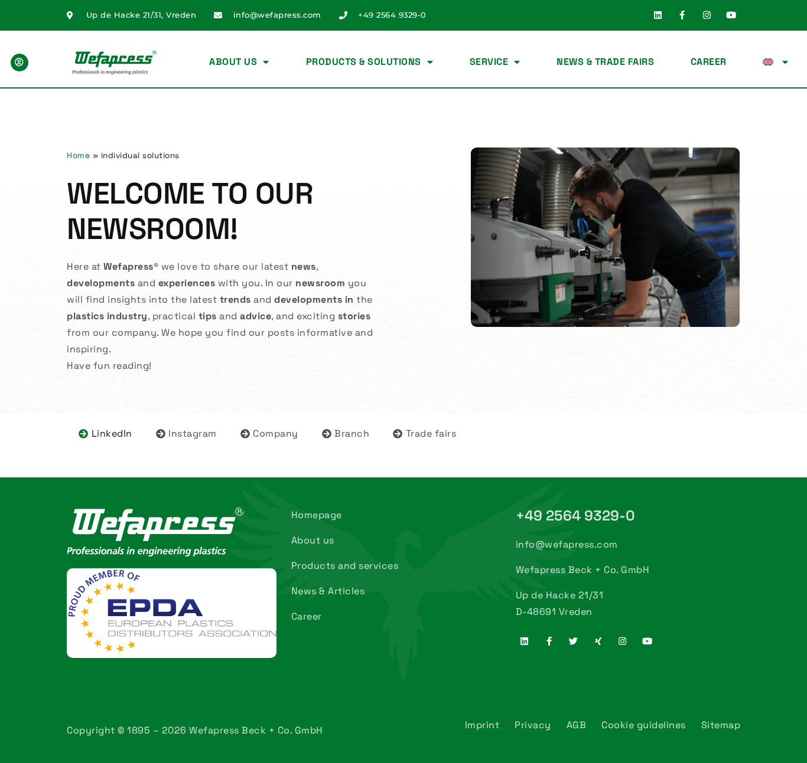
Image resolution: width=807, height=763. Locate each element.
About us (233, 61)
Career (709, 61)
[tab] (105, 434)
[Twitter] (574, 641)
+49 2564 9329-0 (576, 515)
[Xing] (598, 641)
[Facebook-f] (682, 15)
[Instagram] (706, 15)
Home (78, 155)
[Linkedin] (657, 15)
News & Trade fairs (605, 61)
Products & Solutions (363, 61)
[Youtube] (731, 15)
